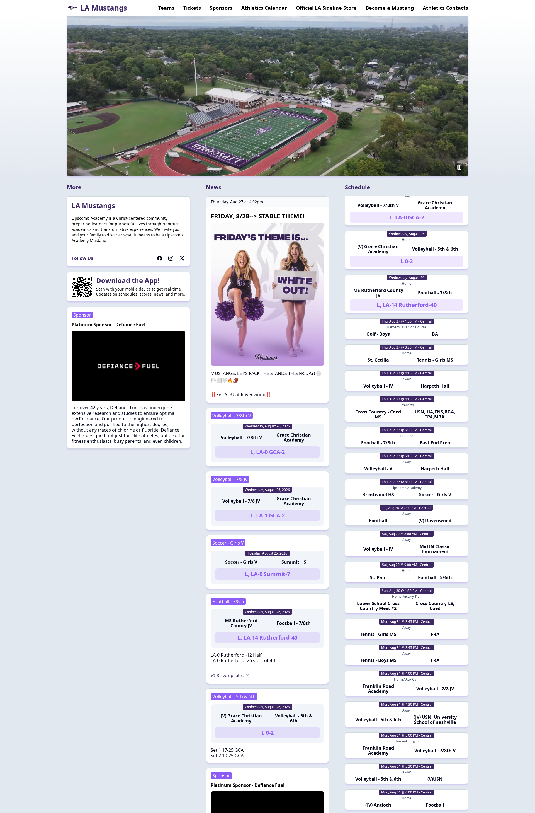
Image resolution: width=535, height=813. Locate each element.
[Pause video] (459, 167)
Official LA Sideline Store (326, 7)
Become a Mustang (390, 7)
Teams (166, 7)
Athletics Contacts (445, 7)
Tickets (192, 7)
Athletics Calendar (264, 7)
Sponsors (221, 7)
